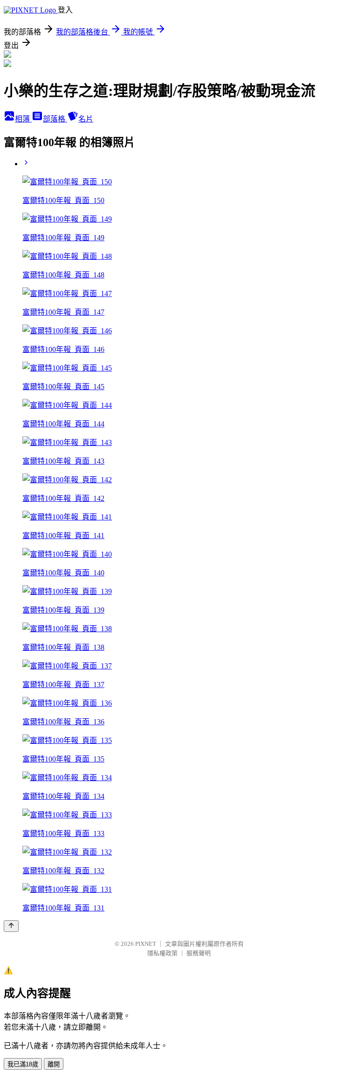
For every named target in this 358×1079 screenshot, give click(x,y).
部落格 (55, 119)
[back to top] (11, 926)
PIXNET (145, 943)
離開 (54, 1064)
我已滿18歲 (22, 1064)
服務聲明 (198, 953)
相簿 (23, 119)
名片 (85, 119)
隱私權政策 (162, 953)
